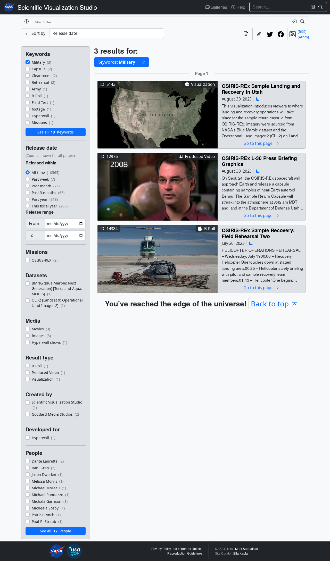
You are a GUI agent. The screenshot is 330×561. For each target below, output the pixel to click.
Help (240, 7)
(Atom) (303, 37)
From (34, 223)
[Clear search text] (311, 7)
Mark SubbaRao (246, 549)
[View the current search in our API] (246, 34)
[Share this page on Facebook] (280, 34)
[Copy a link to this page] (259, 34)
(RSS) (302, 31)
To (31, 235)
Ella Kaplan (241, 553)
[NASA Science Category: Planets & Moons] (258, 99)
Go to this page (258, 143)
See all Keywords (55, 132)
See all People (55, 531)
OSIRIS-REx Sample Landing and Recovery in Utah (261, 89)
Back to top (270, 303)
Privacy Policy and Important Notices (176, 549)
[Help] (26, 21)
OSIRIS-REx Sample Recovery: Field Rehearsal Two (258, 233)
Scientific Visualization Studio (57, 7)
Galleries (218, 7)
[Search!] (321, 7)
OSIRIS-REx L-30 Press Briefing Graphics (259, 161)
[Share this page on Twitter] (270, 34)
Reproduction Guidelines (184, 553)
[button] (143, 62)
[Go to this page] (157, 114)
